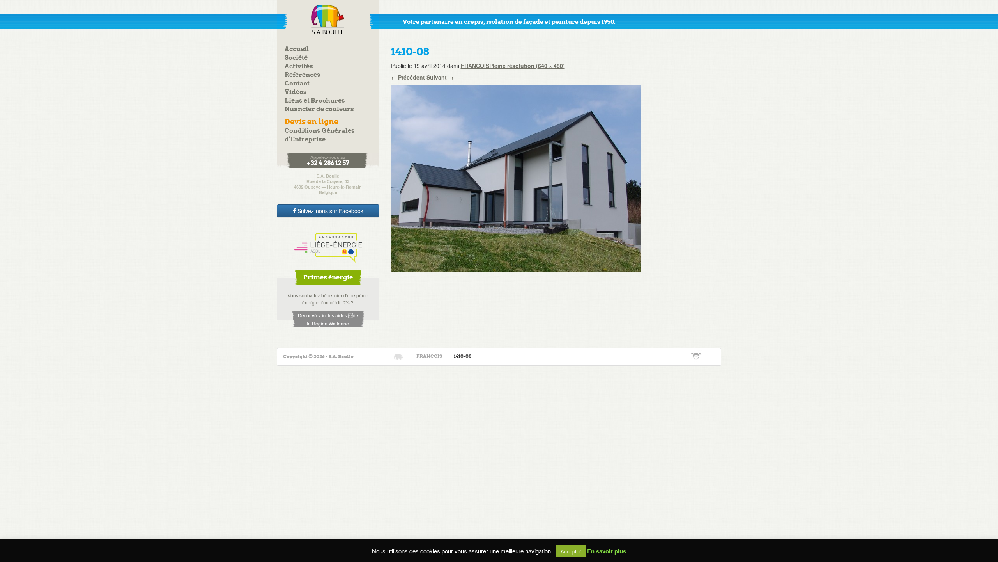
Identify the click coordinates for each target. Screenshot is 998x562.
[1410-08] (516, 178)
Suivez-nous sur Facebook (329, 211)
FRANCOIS (475, 65)
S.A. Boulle (328, 19)
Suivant (440, 77)
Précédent (408, 77)
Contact (297, 83)
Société (296, 58)
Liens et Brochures (315, 101)
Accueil (297, 49)
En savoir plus (606, 551)
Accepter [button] (571, 551)
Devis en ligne (311, 122)
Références (302, 75)
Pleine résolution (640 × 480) (527, 65)
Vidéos (296, 92)
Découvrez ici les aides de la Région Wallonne (328, 319)
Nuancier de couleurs (319, 109)
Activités (299, 66)
